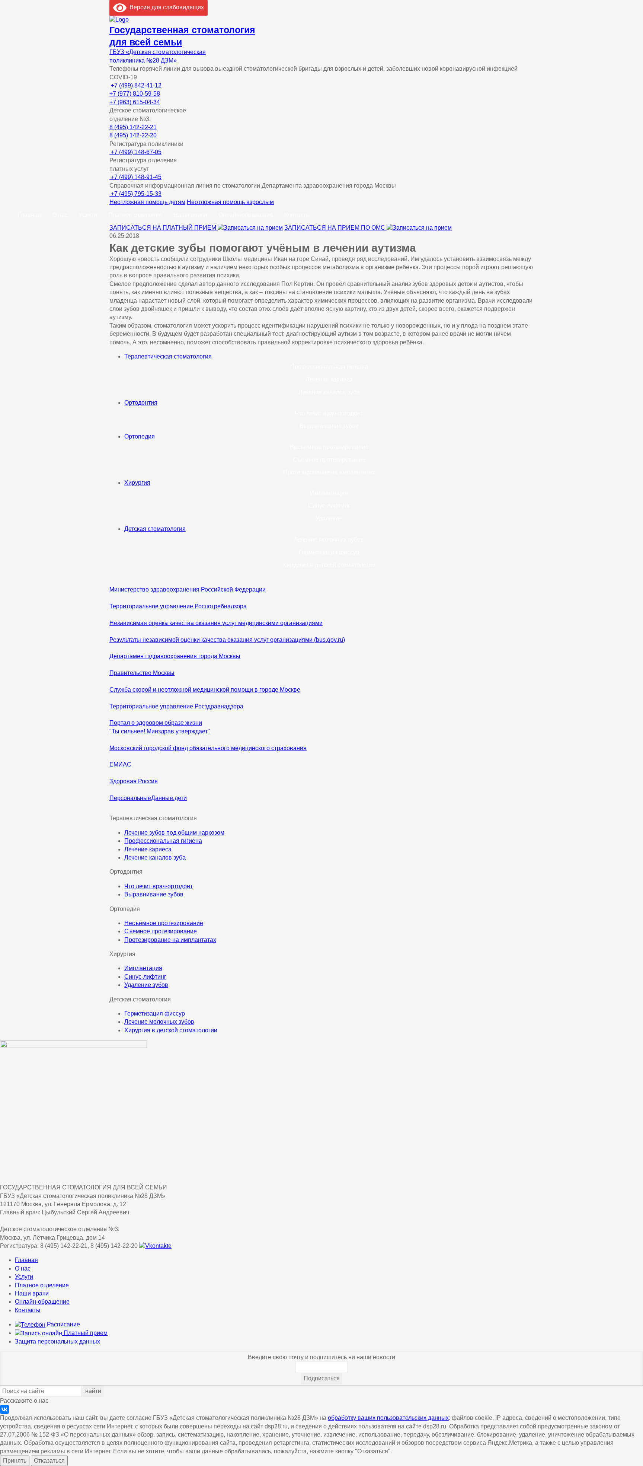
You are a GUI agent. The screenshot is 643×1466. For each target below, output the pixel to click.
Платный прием (85, 1333)
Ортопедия (139, 436)
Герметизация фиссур (329, 552)
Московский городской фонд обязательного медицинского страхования (208, 748)
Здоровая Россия (133, 781)
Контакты (297, 215)
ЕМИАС (120, 764)
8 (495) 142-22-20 (133, 135)
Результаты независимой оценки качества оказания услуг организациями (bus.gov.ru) (227, 640)
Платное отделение (135, 215)
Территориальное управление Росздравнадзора (176, 706)
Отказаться (49, 1460)
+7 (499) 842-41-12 (135, 85)
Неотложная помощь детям (147, 202)
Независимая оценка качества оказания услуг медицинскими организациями (216, 623)
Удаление (329, 518)
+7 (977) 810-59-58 (134, 93)
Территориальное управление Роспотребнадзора (178, 606)
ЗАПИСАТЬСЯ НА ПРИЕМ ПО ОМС (335, 227)
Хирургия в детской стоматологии (328, 565)
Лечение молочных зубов (329, 539)
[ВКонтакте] (4, 1409)
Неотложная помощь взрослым (230, 202)
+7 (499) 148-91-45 (135, 177)
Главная (29, 215)
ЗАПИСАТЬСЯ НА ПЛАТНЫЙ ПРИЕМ (163, 227)
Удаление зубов (146, 985)
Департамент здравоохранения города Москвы (174, 656)
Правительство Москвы (142, 673)
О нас (60, 215)
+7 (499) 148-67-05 (135, 152)
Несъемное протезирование (328, 447)
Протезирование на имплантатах (329, 472)
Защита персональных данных (57, 1341)
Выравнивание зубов (329, 426)
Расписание (62, 1324)
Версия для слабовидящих (165, 7)
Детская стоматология (155, 529)
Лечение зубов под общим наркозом (174, 832)
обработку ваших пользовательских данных (388, 1418)
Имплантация (329, 493)
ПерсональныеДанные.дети (148, 798)
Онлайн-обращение (245, 215)
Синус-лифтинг (329, 506)
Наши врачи (190, 215)
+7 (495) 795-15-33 (135, 194)
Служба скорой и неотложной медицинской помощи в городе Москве (204, 689)
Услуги (88, 215)
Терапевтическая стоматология (168, 356)
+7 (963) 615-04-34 (134, 102)
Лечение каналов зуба (329, 392)
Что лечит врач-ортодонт (329, 413)
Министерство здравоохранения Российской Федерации (187, 589)
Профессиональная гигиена (329, 367)
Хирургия (137, 482)
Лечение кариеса (329, 379)
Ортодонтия (140, 402)
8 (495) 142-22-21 (133, 127)
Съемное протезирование (329, 459)
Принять (14, 1460)
